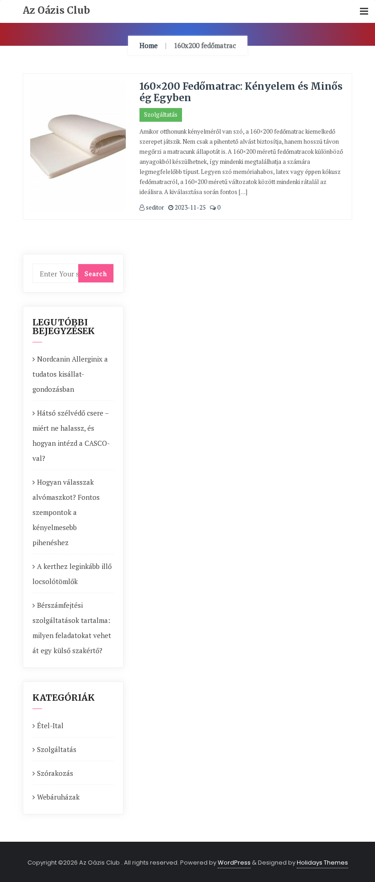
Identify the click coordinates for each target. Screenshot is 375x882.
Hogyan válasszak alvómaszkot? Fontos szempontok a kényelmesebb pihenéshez (66, 512)
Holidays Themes (322, 862)
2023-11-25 (189, 207)
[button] (364, 11)
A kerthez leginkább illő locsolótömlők (72, 574)
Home (148, 45)
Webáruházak (58, 796)
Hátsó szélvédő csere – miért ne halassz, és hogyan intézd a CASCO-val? (71, 435)
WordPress (234, 862)
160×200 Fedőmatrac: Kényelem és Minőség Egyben (241, 92)
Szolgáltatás (160, 114)
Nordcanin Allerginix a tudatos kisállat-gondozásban (70, 374)
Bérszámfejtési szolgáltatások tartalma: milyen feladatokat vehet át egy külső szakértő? (71, 628)
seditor (154, 207)
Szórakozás (55, 773)
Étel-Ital (50, 725)
